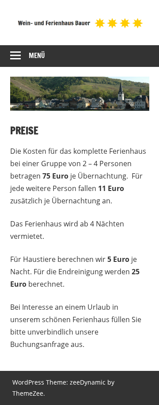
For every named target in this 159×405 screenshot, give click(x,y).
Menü (37, 55)
